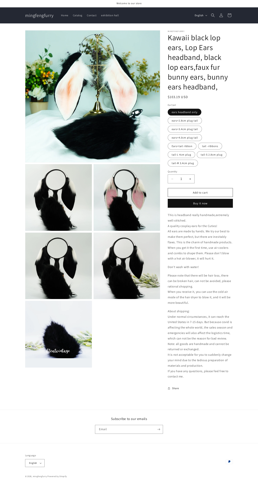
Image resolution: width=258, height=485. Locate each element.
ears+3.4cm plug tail (185, 129)
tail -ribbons (210, 146)
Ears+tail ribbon (182, 146)
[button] (213, 15)
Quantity (172, 171)
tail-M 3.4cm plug (183, 163)
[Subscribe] (158, 429)
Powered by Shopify (57, 476)
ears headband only (184, 112)
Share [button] (175, 388)
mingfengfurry (40, 476)
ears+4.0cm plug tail (185, 137)
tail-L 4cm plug (181, 154)
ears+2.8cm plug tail (185, 120)
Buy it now (200, 203)
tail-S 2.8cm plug (211, 154)
